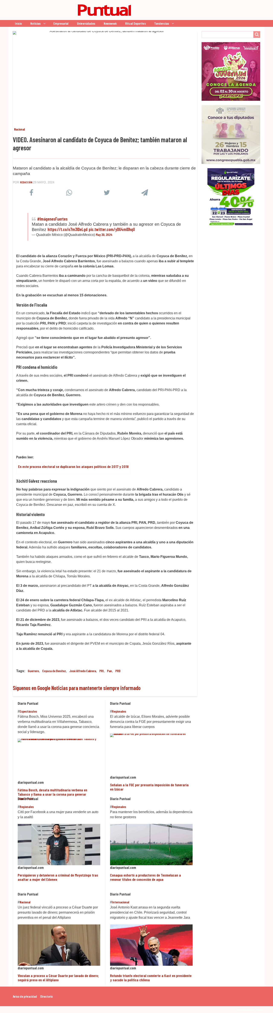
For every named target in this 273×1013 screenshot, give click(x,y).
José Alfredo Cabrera (82, 671)
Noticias (35, 23)
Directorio (46, 996)
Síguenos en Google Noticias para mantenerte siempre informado (77, 687)
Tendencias (161, 23)
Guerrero (33, 671)
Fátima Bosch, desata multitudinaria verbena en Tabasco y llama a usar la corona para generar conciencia (52, 794)
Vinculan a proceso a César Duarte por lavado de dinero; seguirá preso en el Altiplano (58, 977)
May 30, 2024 (104, 234)
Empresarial (60, 23)
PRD (118, 671)
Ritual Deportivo (135, 23)
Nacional (19, 129)
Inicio (18, 23)
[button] (31, 194)
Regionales (119, 711)
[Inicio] (73, 10)
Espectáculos (28, 711)
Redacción (26, 182)
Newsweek (110, 23)
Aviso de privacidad (25, 996)
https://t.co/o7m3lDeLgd (67, 229)
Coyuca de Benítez (54, 671)
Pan (109, 671)
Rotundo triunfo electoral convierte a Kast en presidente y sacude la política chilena (151, 977)
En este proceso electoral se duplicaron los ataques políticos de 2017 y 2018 (73, 466)
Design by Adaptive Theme (249, 1009)
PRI (101, 671)
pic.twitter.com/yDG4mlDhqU (112, 229)
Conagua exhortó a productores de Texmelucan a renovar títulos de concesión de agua (145, 877)
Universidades (86, 23)
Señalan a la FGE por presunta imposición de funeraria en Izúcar (149, 786)
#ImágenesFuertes (52, 218)
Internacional (120, 902)
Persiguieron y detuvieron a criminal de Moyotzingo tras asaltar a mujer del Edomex (58, 877)
